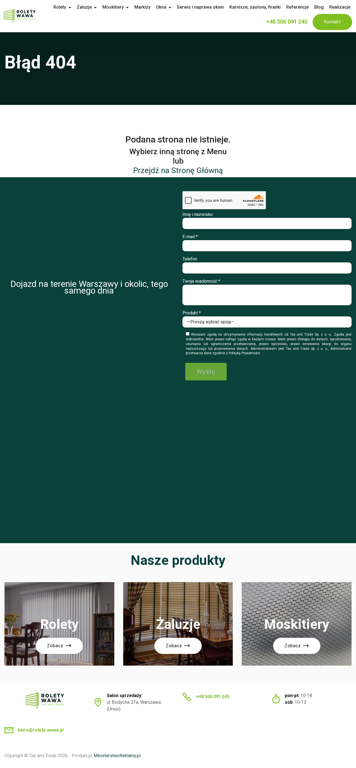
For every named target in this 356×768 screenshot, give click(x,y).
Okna (161, 7)
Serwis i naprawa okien (200, 7)
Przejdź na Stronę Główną (178, 170)
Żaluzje (84, 7)
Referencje (297, 7)
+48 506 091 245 (286, 21)
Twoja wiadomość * (201, 281)
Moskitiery (113, 7)
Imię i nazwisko (197, 214)
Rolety (59, 7)
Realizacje (339, 7)
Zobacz (55, 645)
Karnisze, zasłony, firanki (255, 7)
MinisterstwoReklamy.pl (117, 755)
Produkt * (191, 313)
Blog (319, 7)
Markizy (142, 7)
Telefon (189, 259)
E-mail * (190, 236)
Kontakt (332, 21)
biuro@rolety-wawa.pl (40, 730)
